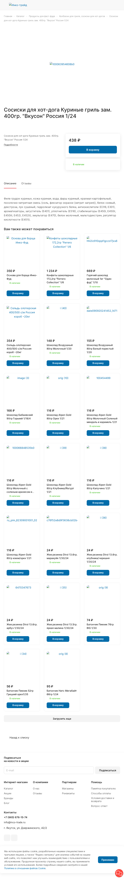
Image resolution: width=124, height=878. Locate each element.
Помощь (96, 782)
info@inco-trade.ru (15, 822)
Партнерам (69, 782)
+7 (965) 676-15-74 (15, 817)
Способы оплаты (101, 793)
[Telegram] (7, 838)
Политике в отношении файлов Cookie (25, 868)
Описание (10, 183)
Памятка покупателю (103, 788)
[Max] (14, 838)
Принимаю (107, 859)
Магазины (68, 788)
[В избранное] (110, 125)
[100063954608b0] (62, 64)
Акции (7, 793)
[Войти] (101, 5)
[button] (119, 873)
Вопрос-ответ (99, 806)
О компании (40, 782)
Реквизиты (68, 793)
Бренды (8, 798)
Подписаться (107, 770)
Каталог (8, 788)
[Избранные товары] (109, 5)
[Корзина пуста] (118, 5)
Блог (7, 803)
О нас (36, 788)
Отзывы (26, 183)
